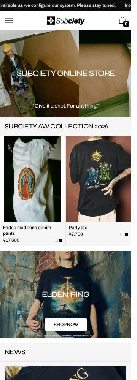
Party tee (78, 232)
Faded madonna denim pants (27, 235)
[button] (9, 20)
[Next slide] (121, 131)
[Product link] (32, 196)
